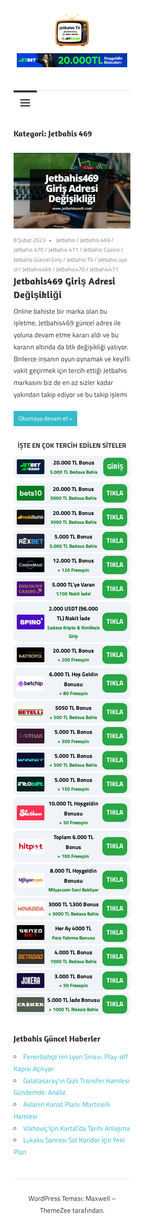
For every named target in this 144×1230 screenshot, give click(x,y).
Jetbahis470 (70, 269)
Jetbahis (65, 240)
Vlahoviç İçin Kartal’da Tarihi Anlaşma (76, 1128)
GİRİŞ (115, 466)
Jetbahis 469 (95, 240)
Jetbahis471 (104, 269)
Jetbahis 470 (29, 249)
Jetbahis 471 (63, 249)
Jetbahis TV (80, 259)
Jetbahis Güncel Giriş (38, 259)
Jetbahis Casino (101, 249)
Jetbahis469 (36, 269)
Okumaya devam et (43, 418)
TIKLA (114, 493)
